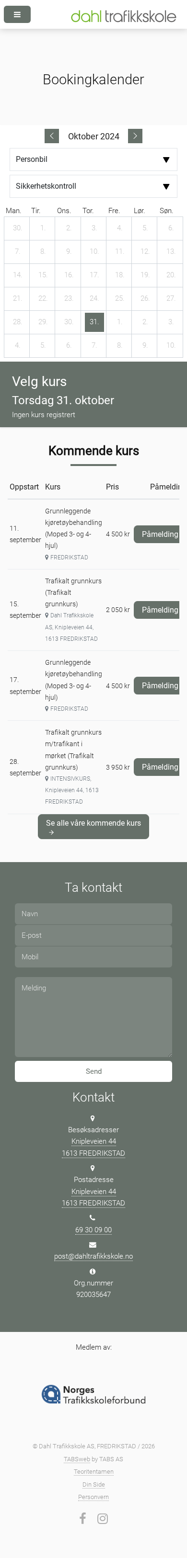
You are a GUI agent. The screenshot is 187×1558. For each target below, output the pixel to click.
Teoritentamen (94, 1471)
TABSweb (77, 1459)
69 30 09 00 (93, 1230)
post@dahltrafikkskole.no (93, 1256)
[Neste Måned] (135, 136)
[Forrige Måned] (52, 136)
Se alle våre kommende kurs (93, 823)
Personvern (93, 1497)
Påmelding (164, 532)
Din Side (93, 1484)
